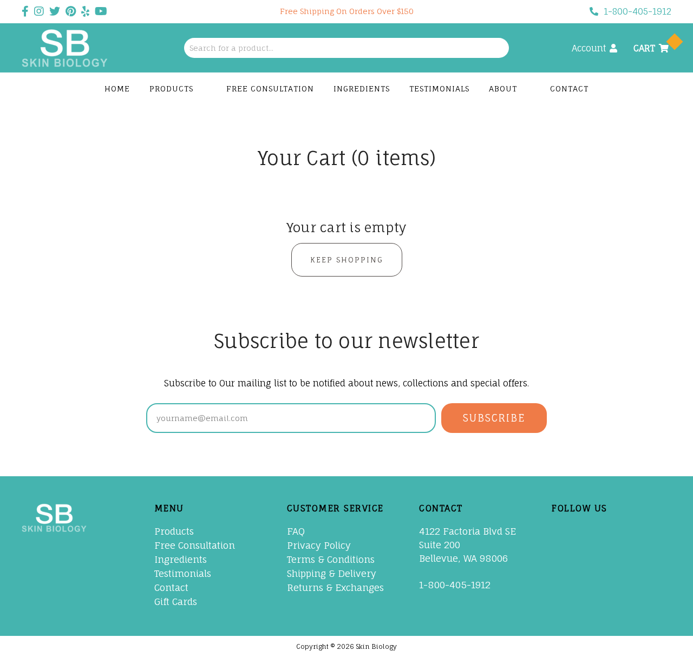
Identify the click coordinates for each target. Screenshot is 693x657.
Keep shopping (346, 259)
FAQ (296, 531)
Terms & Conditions (331, 559)
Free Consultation (270, 88)
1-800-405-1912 (637, 11)
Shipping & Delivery (331, 573)
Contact (569, 88)
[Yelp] (559, 555)
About (504, 88)
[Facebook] (559, 532)
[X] (582, 532)
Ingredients (362, 88)
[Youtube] (629, 532)
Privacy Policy (319, 545)
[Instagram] (652, 532)
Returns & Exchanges (335, 587)
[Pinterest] (605, 532)
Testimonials (439, 88)
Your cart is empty (346, 227)
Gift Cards (175, 601)
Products (172, 88)
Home (117, 88)
